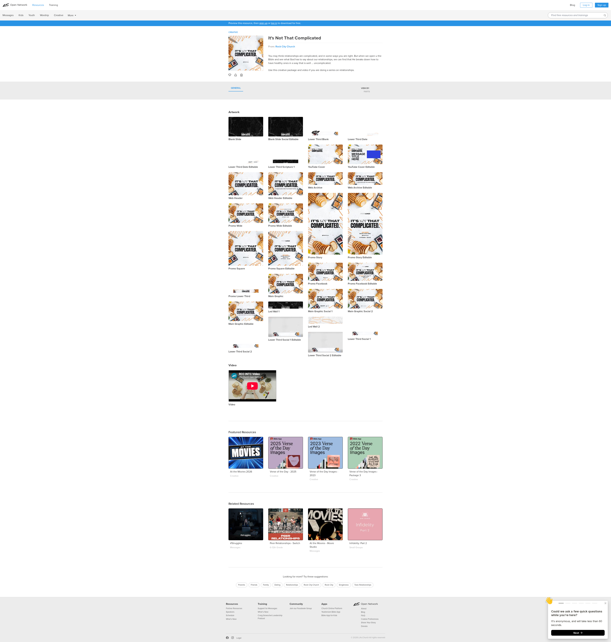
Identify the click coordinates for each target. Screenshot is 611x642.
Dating (277, 585)
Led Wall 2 (314, 326)
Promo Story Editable (360, 257)
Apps (324, 604)
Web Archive (315, 187)
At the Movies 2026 (241, 471)
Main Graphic (275, 296)
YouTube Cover (316, 167)
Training (262, 604)
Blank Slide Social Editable (283, 139)
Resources (232, 604)
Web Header (235, 198)
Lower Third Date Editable (243, 167)
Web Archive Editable (360, 187)
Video (231, 404)
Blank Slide (234, 139)
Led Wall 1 (273, 311)
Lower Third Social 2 (240, 351)
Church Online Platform (331, 608)
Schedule (230, 615)
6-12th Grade (276, 547)
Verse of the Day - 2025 (283, 471)
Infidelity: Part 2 (358, 543)
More (71, 15)
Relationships (292, 585)
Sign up (601, 5)
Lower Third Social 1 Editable (284, 339)
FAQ (363, 615)
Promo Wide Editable (280, 225)
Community (296, 604)
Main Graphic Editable (240, 324)
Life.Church (363, 637)
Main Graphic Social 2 (360, 311)
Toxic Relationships (362, 585)
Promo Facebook (317, 283)
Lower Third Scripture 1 (281, 167)
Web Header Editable (280, 198)
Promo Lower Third (239, 296)
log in (274, 23)
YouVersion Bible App (330, 612)
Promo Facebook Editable (362, 283)
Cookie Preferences (370, 619)
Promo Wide (235, 225)
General (236, 88)
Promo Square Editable (281, 268)
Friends (254, 585)
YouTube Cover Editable (361, 167)
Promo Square (236, 268)
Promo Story (315, 257)
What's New (231, 619)
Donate (364, 626)
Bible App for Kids (329, 615)
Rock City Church (285, 46)
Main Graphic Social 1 (320, 311)
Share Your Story (368, 622)
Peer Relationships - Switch (285, 543)
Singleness (344, 585)
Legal (238, 638)
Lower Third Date (357, 139)
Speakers (230, 612)
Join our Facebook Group (301, 608)
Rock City (329, 585)
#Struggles (236, 543)
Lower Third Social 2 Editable (324, 355)
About (363, 608)
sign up (263, 23)
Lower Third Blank (318, 139)
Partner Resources (234, 608)
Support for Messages (267, 608)
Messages (235, 547)
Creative (233, 32)
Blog (572, 5)
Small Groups (356, 547)
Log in (586, 5)
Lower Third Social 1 (359, 339)
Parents (241, 585)
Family (266, 585)
